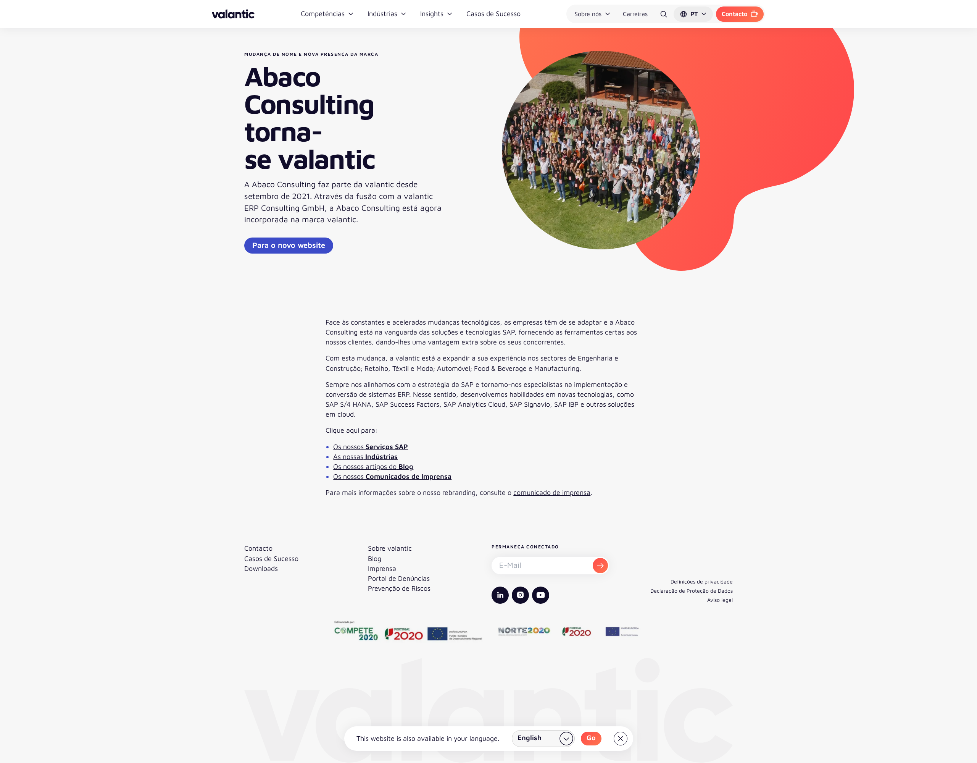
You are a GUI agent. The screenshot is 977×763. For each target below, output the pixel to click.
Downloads (261, 568)
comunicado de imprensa (551, 492)
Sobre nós (587, 13)
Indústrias (382, 14)
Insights (431, 14)
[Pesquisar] (664, 14)
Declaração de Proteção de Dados (691, 590)
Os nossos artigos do (373, 466)
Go (591, 738)
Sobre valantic (390, 548)
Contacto (734, 13)
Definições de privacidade (702, 581)
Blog (374, 558)
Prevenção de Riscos (399, 588)
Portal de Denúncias (399, 578)
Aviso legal (720, 599)
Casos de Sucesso (493, 14)
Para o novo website (288, 245)
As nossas (365, 457)
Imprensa (382, 568)
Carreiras (635, 13)
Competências (323, 14)
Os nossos (370, 447)
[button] (693, 14)
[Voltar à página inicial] (233, 14)
